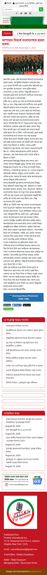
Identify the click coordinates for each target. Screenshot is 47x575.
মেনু (6, 26)
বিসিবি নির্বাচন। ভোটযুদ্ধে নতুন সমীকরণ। (22, 382)
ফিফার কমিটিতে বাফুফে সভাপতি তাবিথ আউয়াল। (21, 359)
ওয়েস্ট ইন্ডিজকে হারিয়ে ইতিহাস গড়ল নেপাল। (24, 370)
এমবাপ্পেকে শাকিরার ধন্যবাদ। (17, 325)
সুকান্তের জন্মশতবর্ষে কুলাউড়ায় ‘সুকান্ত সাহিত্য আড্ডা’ (23, 450)
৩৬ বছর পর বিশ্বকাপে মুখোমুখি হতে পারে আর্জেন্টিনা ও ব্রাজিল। (22, 344)
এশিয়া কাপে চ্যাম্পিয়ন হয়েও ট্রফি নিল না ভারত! (24, 365)
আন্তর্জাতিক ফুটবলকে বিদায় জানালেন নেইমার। (24, 337)
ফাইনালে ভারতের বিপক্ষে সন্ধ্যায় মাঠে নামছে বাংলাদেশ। (23, 376)
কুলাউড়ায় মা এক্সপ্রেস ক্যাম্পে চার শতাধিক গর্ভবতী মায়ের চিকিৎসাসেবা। (22, 461)
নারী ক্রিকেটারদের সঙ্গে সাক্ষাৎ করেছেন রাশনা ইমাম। (23, 352)
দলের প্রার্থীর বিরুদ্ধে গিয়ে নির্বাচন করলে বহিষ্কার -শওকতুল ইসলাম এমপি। (24, 439)
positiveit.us (35, 571)
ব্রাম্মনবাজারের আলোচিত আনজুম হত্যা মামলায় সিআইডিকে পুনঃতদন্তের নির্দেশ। (24, 421)
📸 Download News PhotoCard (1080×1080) (23, 297)
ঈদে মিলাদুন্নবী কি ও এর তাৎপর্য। (29, 33)
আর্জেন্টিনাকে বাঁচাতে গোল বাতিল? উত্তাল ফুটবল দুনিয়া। (24, 332)
